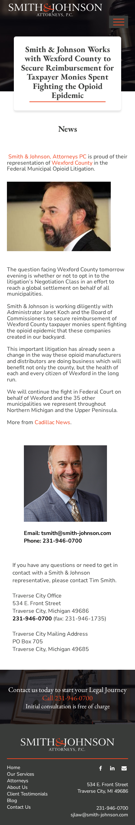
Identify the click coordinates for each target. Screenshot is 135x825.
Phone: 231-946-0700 (53, 541)
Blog (12, 800)
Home (13, 767)
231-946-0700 (32, 618)
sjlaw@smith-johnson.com (99, 814)
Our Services (20, 774)
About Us (17, 787)
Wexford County (72, 163)
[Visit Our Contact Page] (124, 768)
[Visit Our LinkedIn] (112, 768)
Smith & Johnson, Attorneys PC (47, 156)
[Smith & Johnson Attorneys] (55, 10)
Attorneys (17, 780)
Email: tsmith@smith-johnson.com (67, 533)
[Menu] (118, 22)
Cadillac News (52, 422)
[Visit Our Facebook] (100, 768)
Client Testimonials (27, 794)
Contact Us (19, 807)
